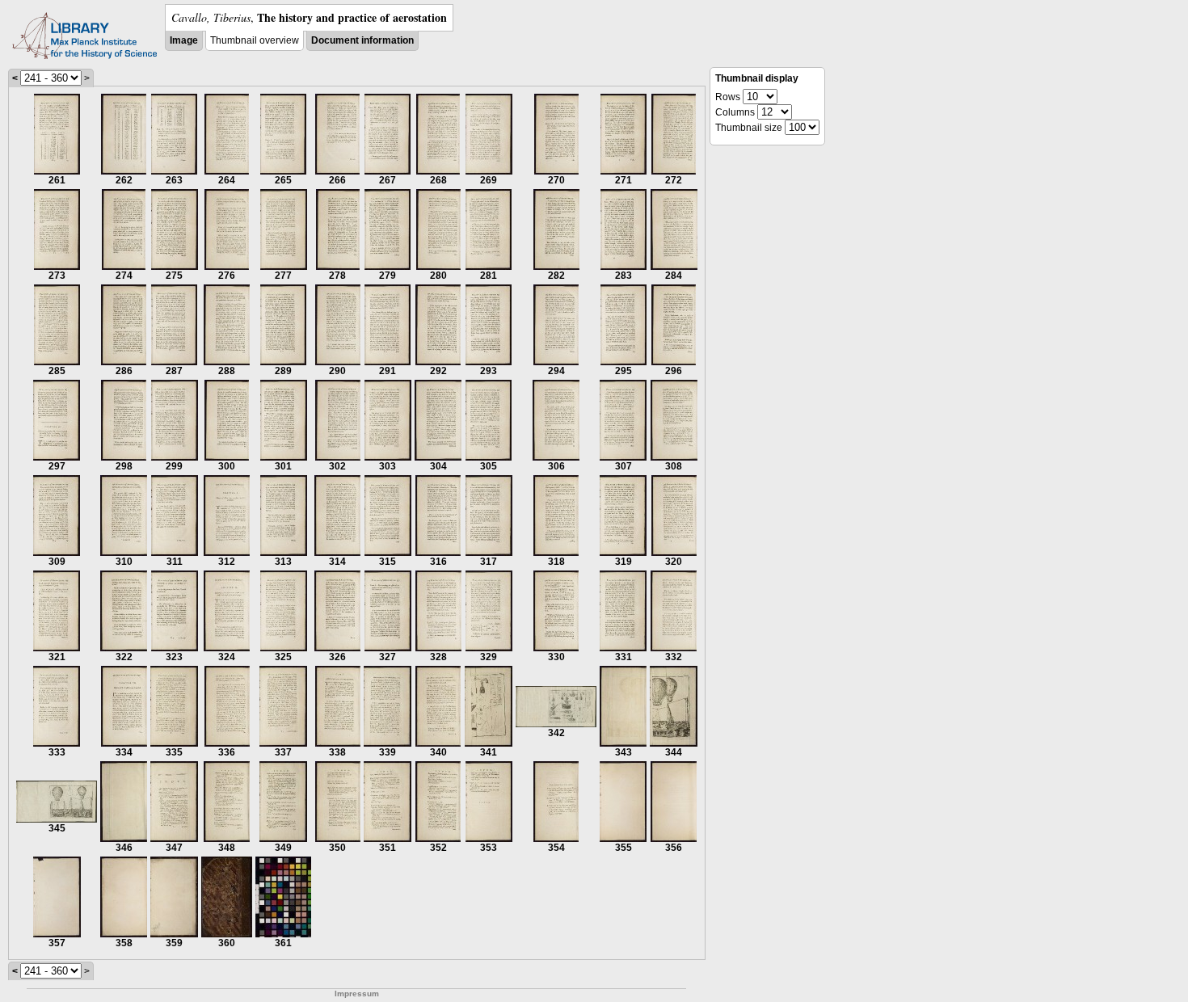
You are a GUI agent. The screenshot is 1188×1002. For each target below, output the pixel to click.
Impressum (357, 993)
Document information (362, 40)
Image (184, 40)
